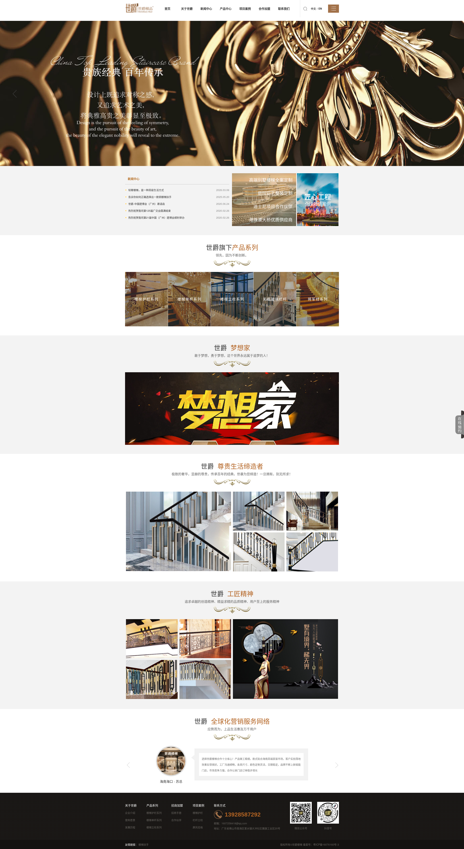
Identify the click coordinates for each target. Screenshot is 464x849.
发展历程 (130, 827)
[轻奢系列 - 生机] (259, 551)
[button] (449, 93)
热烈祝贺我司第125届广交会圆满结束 (149, 210)
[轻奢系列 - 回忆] (312, 511)
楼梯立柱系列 (154, 827)
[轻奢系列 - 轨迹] (178, 531)
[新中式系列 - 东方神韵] (152, 638)
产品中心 (225, 9)
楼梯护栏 (198, 813)
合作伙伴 (176, 820)
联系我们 (284, 9)
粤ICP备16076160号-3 (326, 844)
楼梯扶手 (143, 844)
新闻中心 (206, 9)
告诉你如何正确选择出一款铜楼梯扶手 (149, 197)
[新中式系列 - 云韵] (152, 679)
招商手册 (176, 813)
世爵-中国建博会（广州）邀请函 (146, 204)
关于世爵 (187, 9)
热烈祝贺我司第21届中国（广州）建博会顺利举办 (156, 217)
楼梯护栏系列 (154, 813)
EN (320, 8)
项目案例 (245, 9)
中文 (313, 8)
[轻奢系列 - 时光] (312, 551)
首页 (167, 9)
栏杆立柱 (198, 820)
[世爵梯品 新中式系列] (285, 659)
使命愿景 (130, 820)
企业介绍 (130, 813)
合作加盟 (264, 9)
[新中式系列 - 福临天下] (205, 638)
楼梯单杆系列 (154, 820)
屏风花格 (198, 827)
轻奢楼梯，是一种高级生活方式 (146, 190)
